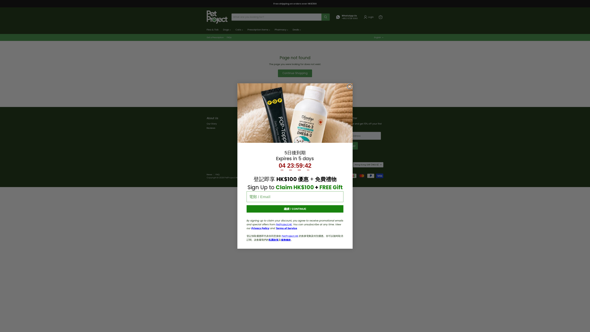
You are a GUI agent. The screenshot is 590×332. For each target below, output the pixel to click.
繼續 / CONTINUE (295, 208)
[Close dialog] (349, 86)
